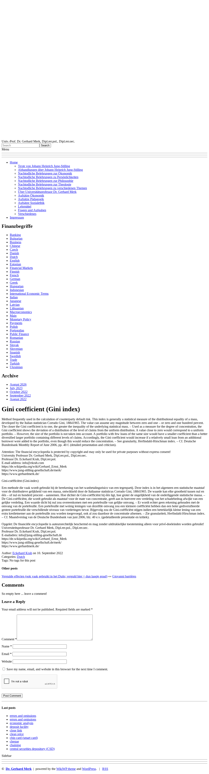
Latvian (15, 304)
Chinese (15, 246)
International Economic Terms (29, 293)
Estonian (15, 264)
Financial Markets (21, 268)
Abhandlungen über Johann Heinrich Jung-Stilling (50, 169)
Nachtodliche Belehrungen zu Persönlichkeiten (48, 177)
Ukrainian (16, 367)
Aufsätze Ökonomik (31, 195)
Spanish (15, 352)
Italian (14, 297)
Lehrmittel (24, 206)
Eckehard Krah (22, 553)
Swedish (15, 356)
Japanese (15, 301)
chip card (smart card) (24, 738)
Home (14, 162)
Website (7, 661)
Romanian (16, 337)
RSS (105, 769)
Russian (15, 341)
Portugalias (17, 330)
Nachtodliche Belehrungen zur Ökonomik (45, 173)
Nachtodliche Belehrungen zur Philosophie (45, 180)
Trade (13, 359)
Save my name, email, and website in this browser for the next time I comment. (57, 669)
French (14, 275)
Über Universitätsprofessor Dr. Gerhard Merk (47, 192)
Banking (15, 235)
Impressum (17, 217)
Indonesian (17, 290)
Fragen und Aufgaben (32, 210)
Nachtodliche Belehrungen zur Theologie (44, 184)
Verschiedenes (27, 214)
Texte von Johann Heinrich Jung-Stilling (44, 166)
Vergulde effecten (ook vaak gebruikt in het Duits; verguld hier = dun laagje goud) (54, 576)
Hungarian (16, 286)
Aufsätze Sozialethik (31, 203)
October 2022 (19, 392)
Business (15, 242)
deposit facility (19, 726)
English (15, 260)
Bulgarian (16, 238)
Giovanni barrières (124, 576)
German (15, 279)
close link (16, 730)
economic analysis (21, 723)
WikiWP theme (66, 769)
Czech (14, 249)
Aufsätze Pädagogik (31, 199)
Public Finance (19, 334)
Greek (14, 282)
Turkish (15, 363)
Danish (14, 253)
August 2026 (18, 384)
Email (7, 654)
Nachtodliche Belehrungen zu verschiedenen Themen (52, 188)
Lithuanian (17, 308)
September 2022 (20, 395)
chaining (15, 745)
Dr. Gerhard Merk (19, 769)
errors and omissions (23, 715)
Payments (16, 323)
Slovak (14, 345)
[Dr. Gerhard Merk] (104, 137)
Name (7, 646)
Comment (9, 639)
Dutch (14, 257)
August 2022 (18, 399)
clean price (17, 734)
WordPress (89, 769)
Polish (14, 326)
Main (13, 315)
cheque (14, 741)
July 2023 (16, 388)
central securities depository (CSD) (32, 749)
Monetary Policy (20, 319)
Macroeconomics (21, 312)
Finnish (14, 271)
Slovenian (16, 348)
